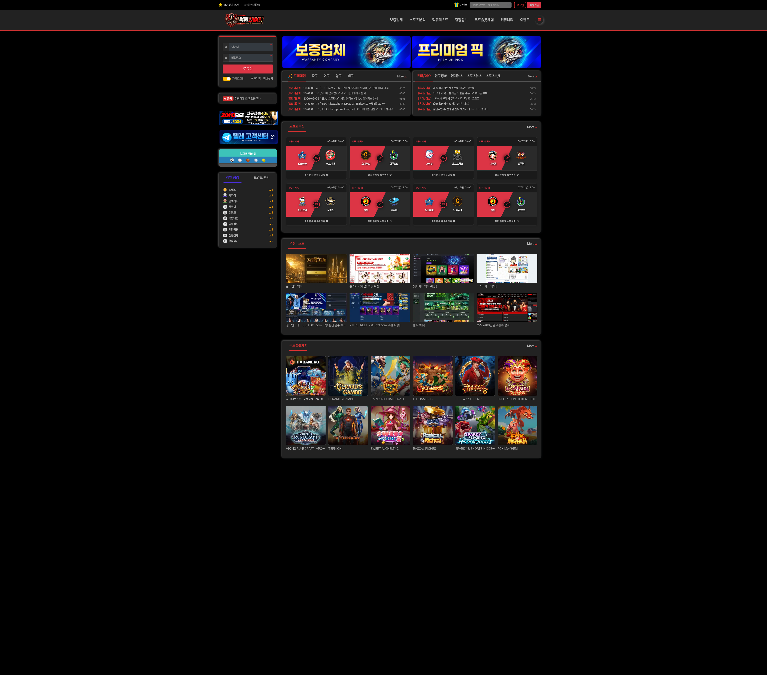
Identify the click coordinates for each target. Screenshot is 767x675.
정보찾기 (268, 78)
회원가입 (534, 5)
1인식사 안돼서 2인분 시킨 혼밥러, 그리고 (448, 98)
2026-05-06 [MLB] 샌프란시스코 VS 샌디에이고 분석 (327, 93)
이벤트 (463, 5)
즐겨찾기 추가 (231, 5)
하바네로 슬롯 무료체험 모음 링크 (306, 399)
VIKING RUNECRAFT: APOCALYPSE (306, 448)
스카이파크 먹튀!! (487, 286)
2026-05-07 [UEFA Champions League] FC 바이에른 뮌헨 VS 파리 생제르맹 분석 (343, 109)
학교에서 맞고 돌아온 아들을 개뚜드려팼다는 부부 (452, 93)
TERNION (335, 448)
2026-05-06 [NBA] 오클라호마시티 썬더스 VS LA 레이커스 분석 (333, 98)
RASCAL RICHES (424, 448)
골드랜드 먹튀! (294, 286)
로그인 (520, 5)
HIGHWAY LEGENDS (469, 399)
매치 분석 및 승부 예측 (315, 175)
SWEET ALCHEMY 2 (385, 448)
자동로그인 (238, 78)
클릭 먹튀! (419, 325)
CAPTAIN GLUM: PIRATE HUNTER (390, 399)
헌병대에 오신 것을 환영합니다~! (249, 98)
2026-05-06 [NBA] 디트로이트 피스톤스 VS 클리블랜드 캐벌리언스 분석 (337, 103)
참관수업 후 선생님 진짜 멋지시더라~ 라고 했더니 (453, 109)
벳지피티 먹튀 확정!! (425, 286)
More (400, 76)
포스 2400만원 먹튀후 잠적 (493, 325)
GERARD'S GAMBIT (341, 399)
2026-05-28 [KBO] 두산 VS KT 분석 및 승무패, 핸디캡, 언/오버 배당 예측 (338, 88)
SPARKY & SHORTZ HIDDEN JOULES (475, 448)
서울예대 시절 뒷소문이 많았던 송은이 (446, 88)
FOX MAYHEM (508, 448)
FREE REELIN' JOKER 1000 (516, 399)
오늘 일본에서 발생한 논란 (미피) (443, 103)
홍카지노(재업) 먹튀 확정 (364, 286)
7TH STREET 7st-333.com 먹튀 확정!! (375, 325)
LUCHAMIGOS (422, 399)
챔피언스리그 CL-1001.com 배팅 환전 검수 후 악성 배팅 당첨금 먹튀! (316, 325)
